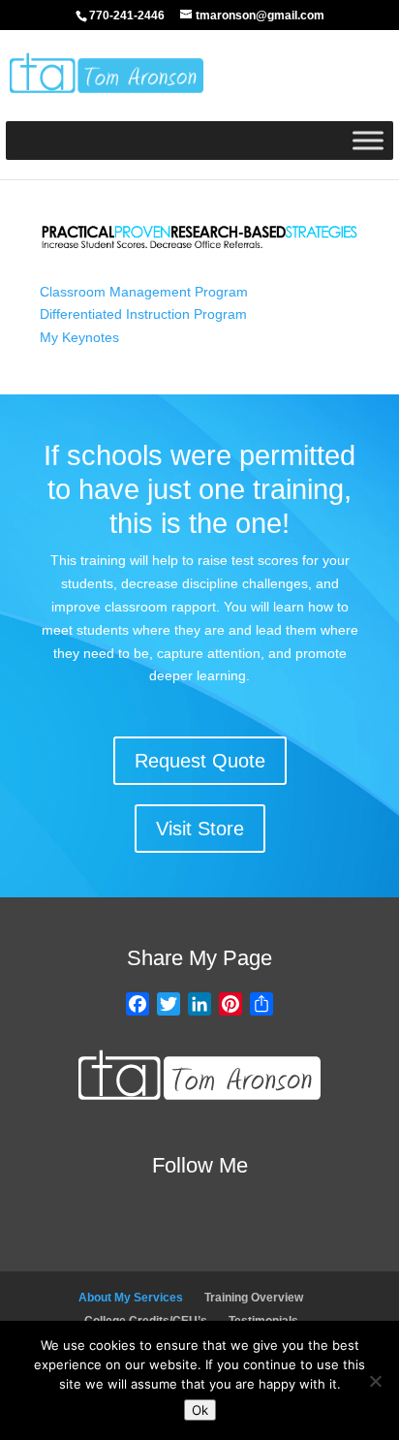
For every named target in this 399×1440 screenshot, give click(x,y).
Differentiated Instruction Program (143, 314)
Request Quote (200, 760)
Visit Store (200, 828)
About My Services (130, 1297)
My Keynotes (79, 337)
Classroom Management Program (144, 291)
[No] (374, 1381)
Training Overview (253, 1297)
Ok (200, 1410)
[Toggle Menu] (368, 140)
